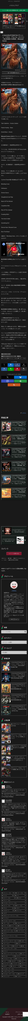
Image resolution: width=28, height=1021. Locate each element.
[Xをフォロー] (7, 377)
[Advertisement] (14, 399)
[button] (24, 369)
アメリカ (4, 358)
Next (27, 21)
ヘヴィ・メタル (22, 358)
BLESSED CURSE (6, 354)
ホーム (7, 1012)
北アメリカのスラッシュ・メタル (9, 356)
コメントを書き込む (14, 553)
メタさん (14, 590)
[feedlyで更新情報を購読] (20, 381)
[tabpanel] (8, 21)
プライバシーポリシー (20, 1012)
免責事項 (7, 1014)
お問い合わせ (21, 1014)
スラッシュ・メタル (13, 358)
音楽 (20, 356)
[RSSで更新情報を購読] (14, 384)
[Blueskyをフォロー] (20, 377)
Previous (1, 21)
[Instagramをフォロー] (7, 381)
